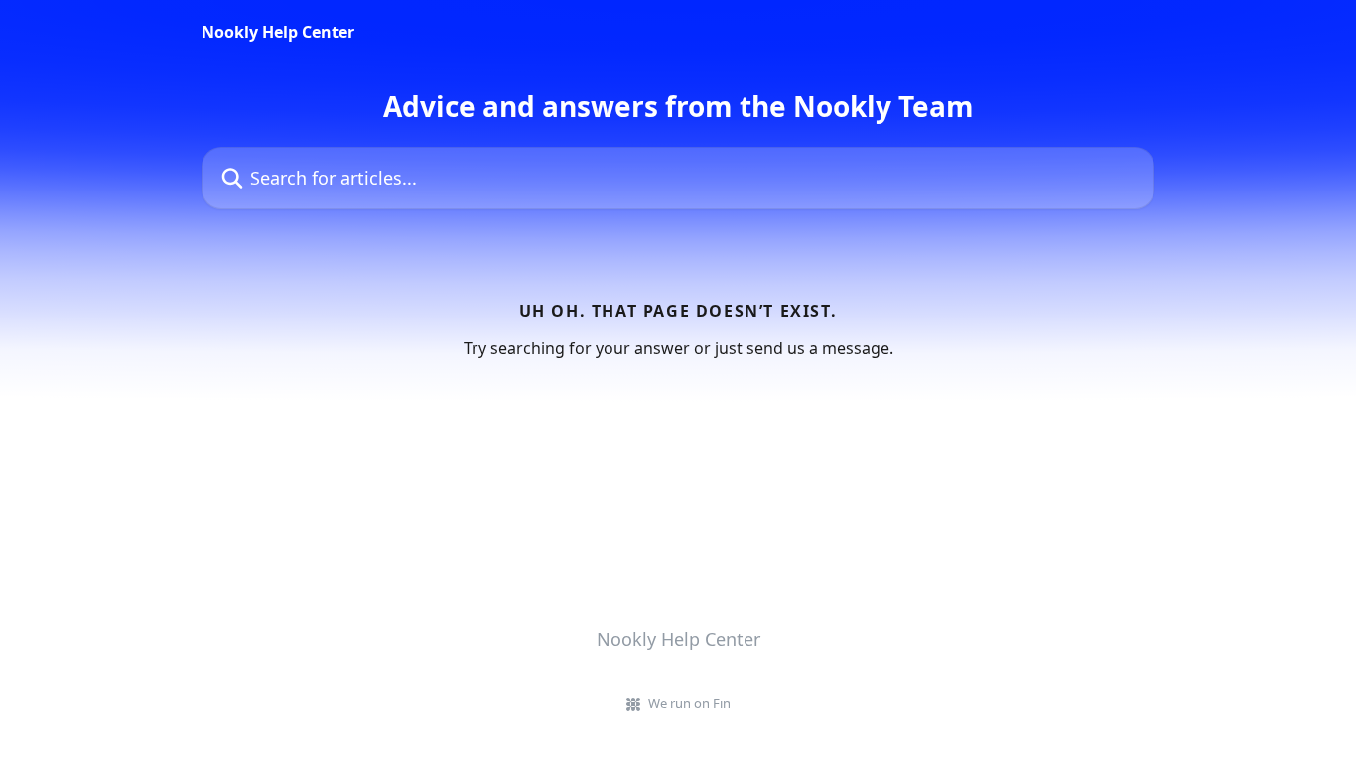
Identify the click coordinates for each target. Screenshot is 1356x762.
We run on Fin (689, 703)
